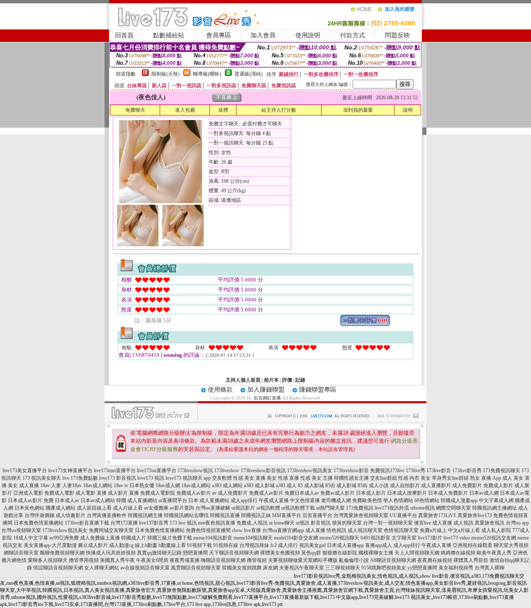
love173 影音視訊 (117, 478)
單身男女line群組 (450, 478)
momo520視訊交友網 (493, 538)
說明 (408, 110)
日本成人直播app (345, 545)
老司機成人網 (336, 500)
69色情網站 (426, 500)
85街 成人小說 (373, 485)
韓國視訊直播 (225, 515)
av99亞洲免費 (64, 538)
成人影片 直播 (123, 493)
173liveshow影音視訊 (263, 470)
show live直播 (246, 530)
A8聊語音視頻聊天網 (393, 560)
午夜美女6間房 (152, 560)
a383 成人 (286, 485)
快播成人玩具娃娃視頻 (111, 553)
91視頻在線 (225, 545)
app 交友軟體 (218, 478)
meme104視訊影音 (212, 538)
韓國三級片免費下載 (169, 538)
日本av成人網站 (97, 500)
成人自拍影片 (405, 485)
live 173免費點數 (80, 478)
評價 (287, 380)
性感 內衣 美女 (414, 478)
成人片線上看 (128, 508)
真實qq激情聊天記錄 (159, 553)
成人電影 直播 (91, 493)
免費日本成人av (302, 493)
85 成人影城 (311, 485)
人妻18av (72, 485)
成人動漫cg (121, 545)
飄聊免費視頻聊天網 (62, 553)
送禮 (223, 110)
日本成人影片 (371, 493)
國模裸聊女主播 (375, 553)
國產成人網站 (61, 508)
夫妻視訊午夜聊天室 (301, 568)
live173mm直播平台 (115, 470)
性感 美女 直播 (249, 478)
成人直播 (442, 523)
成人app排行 (244, 500)
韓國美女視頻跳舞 (242, 568)
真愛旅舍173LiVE (437, 515)
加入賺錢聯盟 (266, 389)
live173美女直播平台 (24, 470)
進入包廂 (185, 110)
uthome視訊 (422, 508)
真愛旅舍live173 (475, 515)
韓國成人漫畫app (459, 500)
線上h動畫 (146, 545)
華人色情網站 (398, 500)
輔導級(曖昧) (207, 74)
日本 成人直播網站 (208, 500)
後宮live (422, 523)
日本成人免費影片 (448, 493)
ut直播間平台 (172, 500)
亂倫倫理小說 (354, 560)
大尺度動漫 (64, 545)
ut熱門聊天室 (330, 508)
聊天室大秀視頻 (511, 545)
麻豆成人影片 (93, 545)
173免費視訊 (359, 508)
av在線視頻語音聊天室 (145, 568)
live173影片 (430, 538)
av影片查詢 (182, 508)
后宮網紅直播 (267, 397)
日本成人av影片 (25, 500)
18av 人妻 (50, 485)
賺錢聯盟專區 (317, 389)
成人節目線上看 (94, 508)
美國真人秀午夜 (117, 560)
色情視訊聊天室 (401, 530)
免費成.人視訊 (252, 523)
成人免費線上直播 (100, 538)
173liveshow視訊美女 (309, 470)
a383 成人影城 (259, 485)
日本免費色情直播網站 (38, 523)
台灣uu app (517, 523)
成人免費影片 (467, 485)
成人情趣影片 (70, 515)
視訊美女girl (312, 545)
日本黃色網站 (29, 508)
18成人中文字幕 (30, 538)
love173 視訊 (150, 478)
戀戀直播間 (195, 553)
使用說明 (307, 35)
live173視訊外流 (392, 508)
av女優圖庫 (156, 508)
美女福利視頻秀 (455, 568)
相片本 (271, 380)
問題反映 (397, 35)
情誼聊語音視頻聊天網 (58, 568)
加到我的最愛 (358, 110)
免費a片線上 (433, 530)
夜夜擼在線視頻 (434, 560)
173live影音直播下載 (87, 523)
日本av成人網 (484, 493)
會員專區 (218, 35)
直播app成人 (378, 545)
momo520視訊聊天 (339, 538)
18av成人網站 (97, 485)
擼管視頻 (257, 560)
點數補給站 (168, 35)
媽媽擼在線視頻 (458, 553)
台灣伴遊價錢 (39, 515)
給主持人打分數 (278, 110)
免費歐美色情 (367, 500)
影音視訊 (321, 523)
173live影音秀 (467, 470)
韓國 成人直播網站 (136, 500)
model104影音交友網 (296, 538)
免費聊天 (135, 110)
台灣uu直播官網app (283, 530)
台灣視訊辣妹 (254, 545)
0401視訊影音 (375, 538)
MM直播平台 (286, 515)
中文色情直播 (305, 500)
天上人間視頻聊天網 (417, 553)
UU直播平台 (403, 515)
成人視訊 (463, 523)
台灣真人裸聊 (489, 568)
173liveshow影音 (351, 470)
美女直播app (37, 545)
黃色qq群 (311, 553)
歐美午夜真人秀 (494, 553)
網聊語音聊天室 (21, 553)
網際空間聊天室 (453, 508)
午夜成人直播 (274, 500)
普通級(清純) (248, 74)
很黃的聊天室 (347, 523)
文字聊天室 (404, 538)
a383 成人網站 (227, 485)
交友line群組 (383, 478)
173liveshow (226, 470)
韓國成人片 (133, 538)
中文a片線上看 (464, 530)
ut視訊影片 (243, 508)
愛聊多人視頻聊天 (48, 560)
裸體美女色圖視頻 (280, 553)
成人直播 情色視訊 (325, 530)
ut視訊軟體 (268, 508)
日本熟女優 (141, 485)
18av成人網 (168, 485)
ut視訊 (302, 523)
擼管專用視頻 (84, 560)
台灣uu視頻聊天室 (21, 530)
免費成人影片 (498, 485)
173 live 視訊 (183, 523)
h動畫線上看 (172, 545)
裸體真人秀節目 (470, 560)
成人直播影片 (436, 485)
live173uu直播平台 (156, 470)
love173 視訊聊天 (184, 478)
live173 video (456, 538)
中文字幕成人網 (496, 500)
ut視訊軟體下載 (298, 508)
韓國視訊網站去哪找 (186, 515)
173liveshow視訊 (195, 470)
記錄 (300, 380)
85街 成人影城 (340, 485)
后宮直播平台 (317, 515)
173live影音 (438, 470)
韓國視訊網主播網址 (494, 508)
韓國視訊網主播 (145, 515)
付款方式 (352, 35)
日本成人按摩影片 (407, 493)
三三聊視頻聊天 (342, 568)
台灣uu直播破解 (212, 508)
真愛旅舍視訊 (489, 523)
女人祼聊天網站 (101, 568)
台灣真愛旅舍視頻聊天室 (361, 515)
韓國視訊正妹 (256, 515)
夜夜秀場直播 (185, 560)
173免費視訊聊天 (501, 470)
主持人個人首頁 (243, 380)
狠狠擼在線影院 (339, 553)
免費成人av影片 (193, 493)
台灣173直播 (124, 523)
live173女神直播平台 (70, 470)
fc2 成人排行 (284, 545)
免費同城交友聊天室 (111, 530)
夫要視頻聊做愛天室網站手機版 (303, 560)
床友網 (270, 568)
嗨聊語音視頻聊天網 (223, 560)
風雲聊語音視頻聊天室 (196, 568)
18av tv (121, 485)
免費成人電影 (59, 493)
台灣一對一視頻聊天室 (388, 523)
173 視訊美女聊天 (41, 478)
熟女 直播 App (485, 478)
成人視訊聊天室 (365, 530)
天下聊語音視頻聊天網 (234, 553)
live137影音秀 (153, 523)
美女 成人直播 (23, 485)
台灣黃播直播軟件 (107, 515)
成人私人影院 (496, 530)
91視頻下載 (199, 545)
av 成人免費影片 (230, 493)
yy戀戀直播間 (422, 568)
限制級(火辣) (165, 74)
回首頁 (124, 35)
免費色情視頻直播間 (208, 530)
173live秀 (415, 470)
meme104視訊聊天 (253, 538)
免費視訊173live (387, 470)
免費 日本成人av (61, 500)
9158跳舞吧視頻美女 (383, 568)
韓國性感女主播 (351, 478)
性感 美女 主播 (316, 478)
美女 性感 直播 (283, 478)
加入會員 (263, 35)
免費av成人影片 (337, 493)
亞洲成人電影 (28, 493)
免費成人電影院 (157, 493)
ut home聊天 (282, 523)
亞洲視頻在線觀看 (472, 545)
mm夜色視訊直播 (216, 523)
